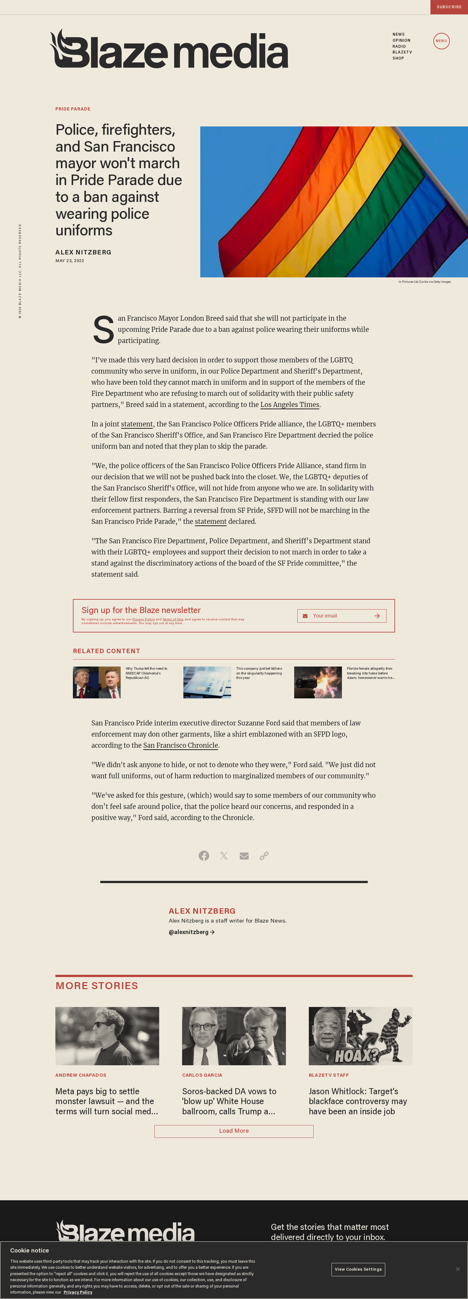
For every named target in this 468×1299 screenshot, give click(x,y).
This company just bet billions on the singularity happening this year (259, 673)
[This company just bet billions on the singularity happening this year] (207, 681)
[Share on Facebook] (204, 856)
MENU (441, 41)
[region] (234, 1270)
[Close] (458, 1269)
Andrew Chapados (80, 1075)
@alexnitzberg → (192, 933)
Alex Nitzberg (83, 253)
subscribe (449, 7)
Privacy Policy (143, 619)
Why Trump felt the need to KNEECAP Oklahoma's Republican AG (146, 673)
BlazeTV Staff (329, 1075)
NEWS (399, 35)
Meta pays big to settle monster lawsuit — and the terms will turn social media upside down (106, 1102)
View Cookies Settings (358, 1269)
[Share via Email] (244, 856)
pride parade (72, 109)
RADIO (399, 47)
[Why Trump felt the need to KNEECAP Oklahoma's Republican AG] (97, 681)
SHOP (398, 59)
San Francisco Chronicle (180, 745)
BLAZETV (403, 52)
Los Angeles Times (289, 405)
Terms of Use (173, 619)
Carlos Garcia (202, 1075)
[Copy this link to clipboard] (264, 856)
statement (137, 424)
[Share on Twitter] (224, 856)
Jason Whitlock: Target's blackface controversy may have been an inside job (358, 1102)
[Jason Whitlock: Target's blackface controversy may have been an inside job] (361, 1035)
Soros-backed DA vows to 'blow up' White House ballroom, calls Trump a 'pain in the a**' (229, 1102)
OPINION (402, 41)
